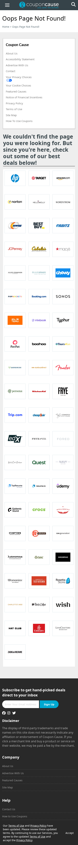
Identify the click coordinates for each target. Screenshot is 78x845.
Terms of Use (14, 109)
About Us (11, 53)
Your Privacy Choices (19, 77)
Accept (69, 833)
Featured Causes (16, 91)
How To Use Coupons (19, 121)
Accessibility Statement (20, 59)
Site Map (11, 115)
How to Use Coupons (14, 816)
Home (5, 26)
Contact (10, 71)
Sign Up (49, 704)
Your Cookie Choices (18, 85)
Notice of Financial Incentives (24, 97)
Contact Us (8, 809)
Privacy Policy (14, 103)
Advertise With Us (17, 65)
